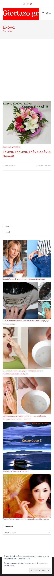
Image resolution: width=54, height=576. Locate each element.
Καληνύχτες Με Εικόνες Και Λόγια (16, 471)
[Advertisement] (27, 73)
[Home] (3, 31)
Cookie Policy (9, 565)
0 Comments (10, 166)
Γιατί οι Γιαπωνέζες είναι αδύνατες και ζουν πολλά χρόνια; (26, 519)
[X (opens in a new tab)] (24, 4)
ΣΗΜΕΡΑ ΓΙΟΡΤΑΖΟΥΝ (11, 147)
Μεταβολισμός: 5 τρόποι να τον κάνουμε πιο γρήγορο (24, 279)
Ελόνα (9, 31)
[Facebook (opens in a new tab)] (27, 4)
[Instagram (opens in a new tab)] (30, 4)
